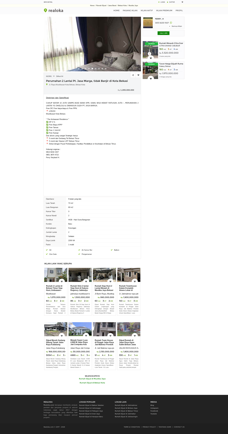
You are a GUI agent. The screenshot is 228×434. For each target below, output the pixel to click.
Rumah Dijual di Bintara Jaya (126, 408)
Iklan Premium (164, 10)
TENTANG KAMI (165, 427)
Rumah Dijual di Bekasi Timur (126, 411)
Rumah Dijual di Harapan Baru (91, 417)
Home (92, 5)
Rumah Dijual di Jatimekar (125, 414)
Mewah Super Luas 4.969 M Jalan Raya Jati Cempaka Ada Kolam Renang (79, 343)
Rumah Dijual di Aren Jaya (89, 414)
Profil (179, 10)
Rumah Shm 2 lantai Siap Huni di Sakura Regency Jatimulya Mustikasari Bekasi (79, 289)
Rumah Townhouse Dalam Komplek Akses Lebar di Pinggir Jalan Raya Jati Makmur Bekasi (128, 290)
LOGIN (163, 2)
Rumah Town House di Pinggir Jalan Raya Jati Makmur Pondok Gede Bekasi (104, 343)
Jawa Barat (112, 5)
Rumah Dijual (101, 5)
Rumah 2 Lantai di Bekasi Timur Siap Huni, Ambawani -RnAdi (54, 289)
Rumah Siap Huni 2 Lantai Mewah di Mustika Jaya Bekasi (104, 288)
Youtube (153, 414)
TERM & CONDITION (132, 427)
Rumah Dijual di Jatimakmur (126, 405)
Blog (152, 405)
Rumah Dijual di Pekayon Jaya (91, 411)
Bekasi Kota (122, 5)
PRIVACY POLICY (149, 427)
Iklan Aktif (147, 10)
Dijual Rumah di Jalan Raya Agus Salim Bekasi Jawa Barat (127, 343)
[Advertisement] (92, 176)
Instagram (154, 408)
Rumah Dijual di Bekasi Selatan (91, 405)
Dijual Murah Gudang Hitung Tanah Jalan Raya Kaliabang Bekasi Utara (55, 343)
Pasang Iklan (130, 10)
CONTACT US (179, 427)
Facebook (154, 411)
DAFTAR (172, 2)
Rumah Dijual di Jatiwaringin (126, 417)
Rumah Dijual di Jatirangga (90, 408)
